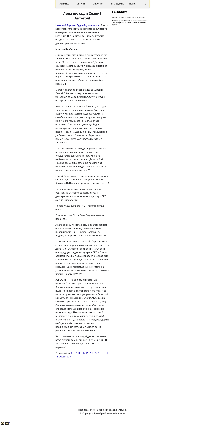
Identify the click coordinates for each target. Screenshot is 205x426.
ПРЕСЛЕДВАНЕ (117, 3)
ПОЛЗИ (132, 3)
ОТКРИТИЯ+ (98, 3)
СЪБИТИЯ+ (82, 3)
